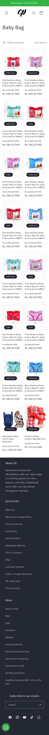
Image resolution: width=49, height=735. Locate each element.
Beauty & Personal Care (17, 651)
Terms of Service (14, 524)
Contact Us (11, 531)
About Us (10, 509)
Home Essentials (13, 644)
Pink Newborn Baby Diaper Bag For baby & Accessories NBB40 (35, 83)
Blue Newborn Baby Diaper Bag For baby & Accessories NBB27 (35, 388)
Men (7, 615)
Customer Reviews (14, 566)
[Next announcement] (44, 3)
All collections (12, 581)
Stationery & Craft (14, 665)
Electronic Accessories (17, 658)
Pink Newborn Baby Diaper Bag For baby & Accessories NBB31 (35, 286)
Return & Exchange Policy (18, 516)
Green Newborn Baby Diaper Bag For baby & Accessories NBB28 (12, 388)
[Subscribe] (39, 705)
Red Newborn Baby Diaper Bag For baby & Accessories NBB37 (35, 134)
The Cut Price (27, 733)
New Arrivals (11, 608)
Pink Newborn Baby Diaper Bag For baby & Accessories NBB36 (12, 185)
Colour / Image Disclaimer (18, 573)
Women (9, 637)
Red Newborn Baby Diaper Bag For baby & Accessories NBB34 (12, 235)
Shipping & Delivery (15, 545)
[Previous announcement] (5, 3)
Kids (7, 623)
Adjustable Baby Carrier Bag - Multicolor (10, 439)
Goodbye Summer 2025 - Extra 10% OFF (23, 682)
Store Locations (13, 552)
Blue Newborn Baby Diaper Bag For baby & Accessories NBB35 (35, 185)
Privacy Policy (12, 588)
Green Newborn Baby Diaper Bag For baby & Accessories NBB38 (12, 134)
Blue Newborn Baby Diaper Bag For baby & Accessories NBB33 (35, 235)
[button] (6, 13)
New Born (10, 630)
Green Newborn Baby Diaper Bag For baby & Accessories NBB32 (12, 286)
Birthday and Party (15, 672)
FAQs (7, 559)
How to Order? (12, 538)
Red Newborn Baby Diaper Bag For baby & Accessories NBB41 (12, 83)
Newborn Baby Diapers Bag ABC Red (35, 437)
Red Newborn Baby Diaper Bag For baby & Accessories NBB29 (12, 337)
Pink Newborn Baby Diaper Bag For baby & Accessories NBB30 (35, 337)
